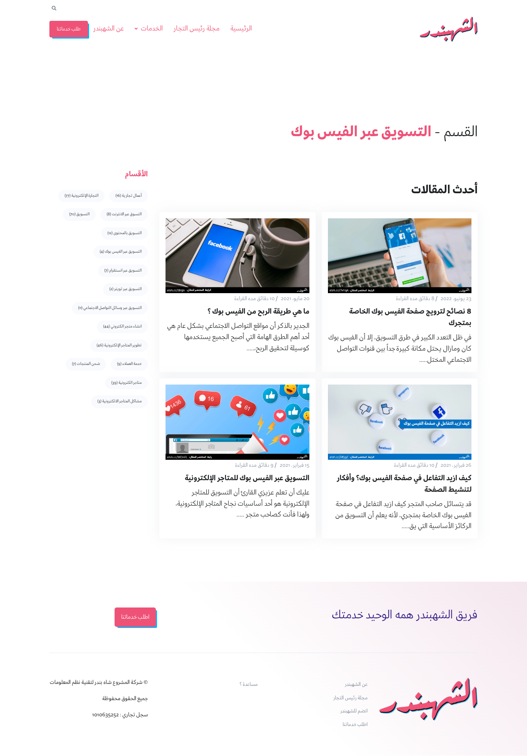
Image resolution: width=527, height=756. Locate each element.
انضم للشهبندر (354, 711)
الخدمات (152, 28)
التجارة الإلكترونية (81, 195)
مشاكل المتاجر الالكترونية (119, 401)
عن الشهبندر (108, 28)
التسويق (79, 214)
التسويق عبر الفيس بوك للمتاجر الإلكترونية (247, 478)
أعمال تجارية (128, 195)
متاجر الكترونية (126, 383)
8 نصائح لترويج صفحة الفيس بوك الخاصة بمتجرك (410, 317)
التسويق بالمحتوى (124, 233)
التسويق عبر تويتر (125, 289)
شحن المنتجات (86, 364)
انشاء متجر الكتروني (122, 326)
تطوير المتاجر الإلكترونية (119, 345)
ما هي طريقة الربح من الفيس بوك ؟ (258, 311)
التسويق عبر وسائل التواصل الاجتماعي (110, 308)
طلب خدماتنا (69, 29)
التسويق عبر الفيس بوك (121, 251)
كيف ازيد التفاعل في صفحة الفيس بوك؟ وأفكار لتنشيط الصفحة (404, 484)
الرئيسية (241, 28)
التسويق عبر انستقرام (123, 270)
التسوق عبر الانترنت (124, 214)
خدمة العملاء (129, 364)
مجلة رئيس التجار (197, 28)
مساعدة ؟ (249, 684)
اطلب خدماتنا (355, 725)
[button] (54, 8)
